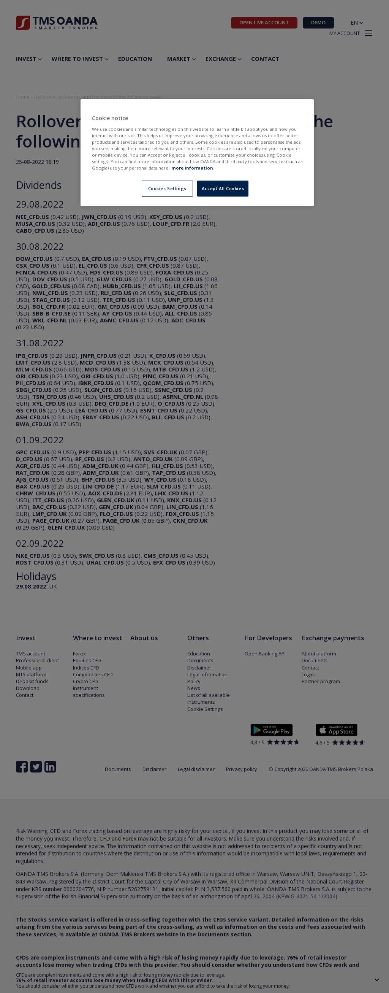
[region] (197, 152)
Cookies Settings (167, 188)
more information (192, 168)
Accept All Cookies (223, 188)
